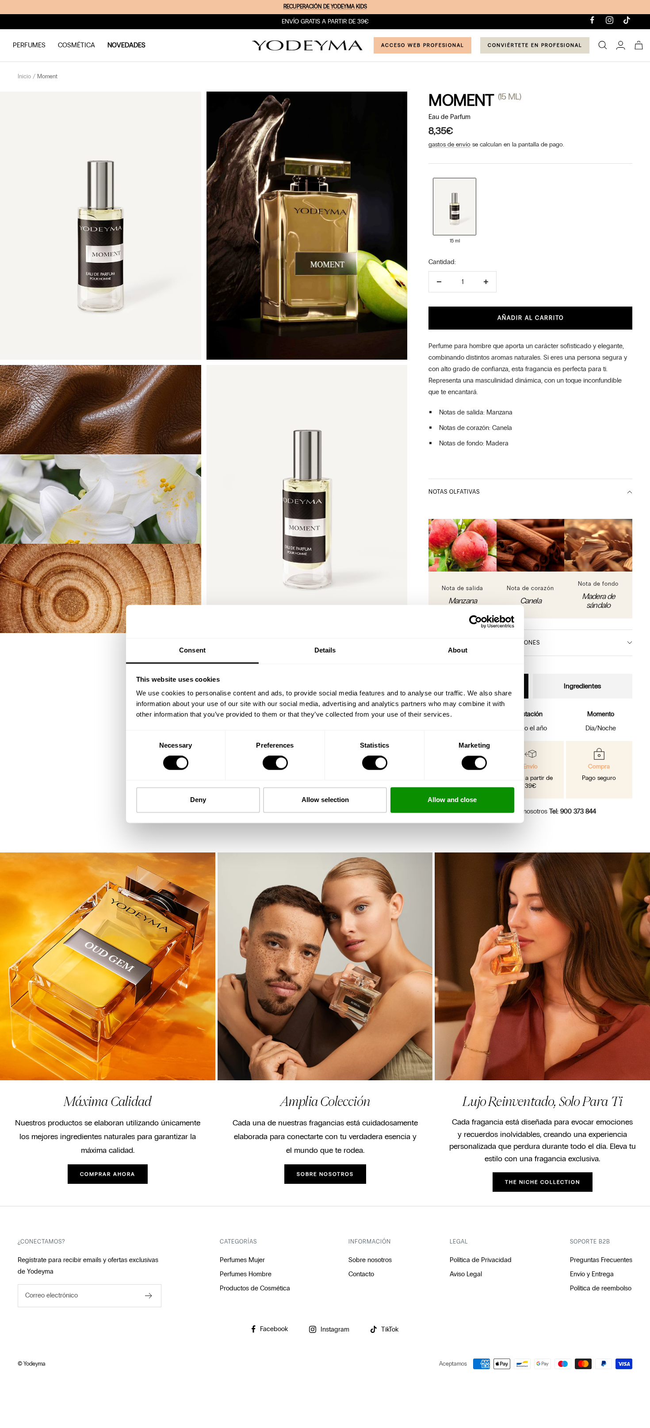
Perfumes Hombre (245, 1274)
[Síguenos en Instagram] (609, 20)
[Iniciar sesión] (620, 45)
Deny (198, 799)
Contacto (361, 1274)
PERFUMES (29, 45)
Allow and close (452, 799)
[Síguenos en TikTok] (627, 20)
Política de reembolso (600, 1288)
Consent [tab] (192, 650)
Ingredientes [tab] (582, 686)
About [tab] (457, 650)
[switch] (275, 763)
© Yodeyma (32, 1363)
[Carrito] (638, 45)
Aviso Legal (466, 1274)
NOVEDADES (126, 45)
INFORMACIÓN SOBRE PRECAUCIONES (484, 642)
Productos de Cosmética (255, 1288)
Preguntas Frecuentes (601, 1260)
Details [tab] (325, 650)
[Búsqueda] (602, 45)
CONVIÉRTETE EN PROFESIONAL (535, 45)
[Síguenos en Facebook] (592, 20)
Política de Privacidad (481, 1260)
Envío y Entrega (592, 1274)
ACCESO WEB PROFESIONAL (422, 45)
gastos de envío (449, 144)
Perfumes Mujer (242, 1260)
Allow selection (325, 799)
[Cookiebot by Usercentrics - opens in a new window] (475, 621)
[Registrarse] (149, 1296)
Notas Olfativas (454, 491)
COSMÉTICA (76, 45)
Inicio (24, 76)
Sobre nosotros (370, 1260)
